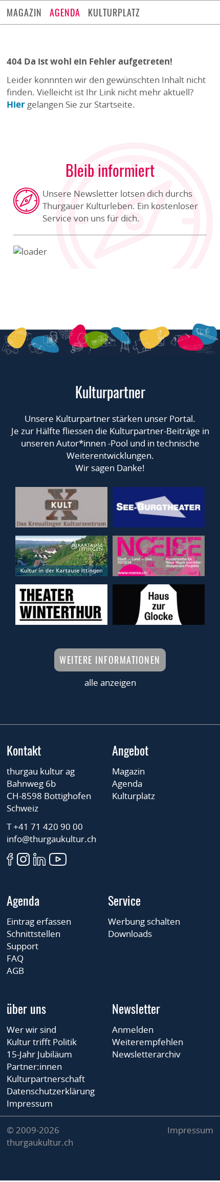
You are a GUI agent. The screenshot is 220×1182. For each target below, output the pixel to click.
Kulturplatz (114, 12)
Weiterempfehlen (147, 1042)
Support (22, 946)
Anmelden (132, 1029)
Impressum (30, 1103)
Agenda (65, 12)
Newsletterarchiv (146, 1054)
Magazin (24, 12)
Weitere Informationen (110, 659)
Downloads (130, 934)
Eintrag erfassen (39, 921)
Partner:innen (34, 1066)
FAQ (15, 958)
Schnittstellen (33, 934)
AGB (15, 970)
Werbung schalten (144, 921)
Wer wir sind (31, 1029)
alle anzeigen (110, 682)
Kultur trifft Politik (42, 1042)
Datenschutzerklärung (51, 1091)
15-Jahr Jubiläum (39, 1054)
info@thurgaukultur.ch (51, 839)
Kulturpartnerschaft (46, 1079)
